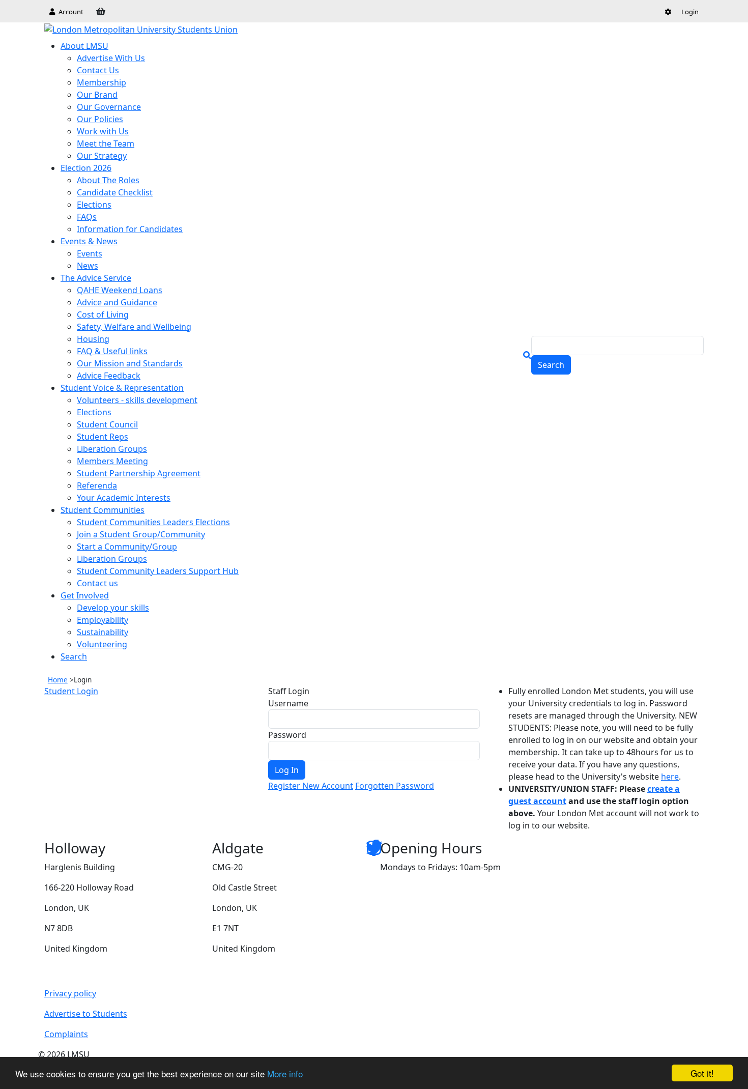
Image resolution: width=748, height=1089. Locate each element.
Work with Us (103, 131)
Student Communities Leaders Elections (153, 522)
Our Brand (97, 94)
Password (287, 734)
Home (58, 679)
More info (285, 1073)
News (87, 265)
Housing (93, 339)
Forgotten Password (394, 785)
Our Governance (109, 106)
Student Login (71, 691)
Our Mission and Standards (130, 363)
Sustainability (102, 632)
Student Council (107, 424)
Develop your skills (113, 607)
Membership (101, 82)
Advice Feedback (108, 375)
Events (89, 253)
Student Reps (102, 436)
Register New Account (310, 785)
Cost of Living (103, 314)
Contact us (97, 583)
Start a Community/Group (127, 546)
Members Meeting (112, 461)
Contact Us (98, 70)
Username (288, 703)
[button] (667, 12)
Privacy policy (70, 993)
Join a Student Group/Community (141, 534)
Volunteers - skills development (137, 400)
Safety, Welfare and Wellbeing (134, 326)
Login (690, 11)
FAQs (87, 216)
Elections (94, 204)
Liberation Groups (112, 448)
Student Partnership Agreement (138, 473)
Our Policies (100, 119)
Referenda (97, 485)
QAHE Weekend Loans (119, 290)
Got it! (702, 1073)
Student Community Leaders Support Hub (158, 571)
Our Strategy (102, 155)
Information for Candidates (130, 229)
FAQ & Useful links (112, 351)
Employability (102, 619)
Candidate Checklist (115, 192)
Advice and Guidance (117, 302)
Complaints (66, 1034)
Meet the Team (105, 143)
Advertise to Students (85, 1013)
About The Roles (108, 180)
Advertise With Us (111, 58)
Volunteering (102, 644)
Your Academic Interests (123, 497)
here (670, 776)
